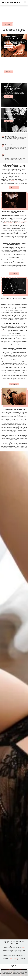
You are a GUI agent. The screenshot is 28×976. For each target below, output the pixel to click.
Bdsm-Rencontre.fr (14, 958)
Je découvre (8, 46)
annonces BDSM (14, 180)
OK (15, 975)
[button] (25, 2)
